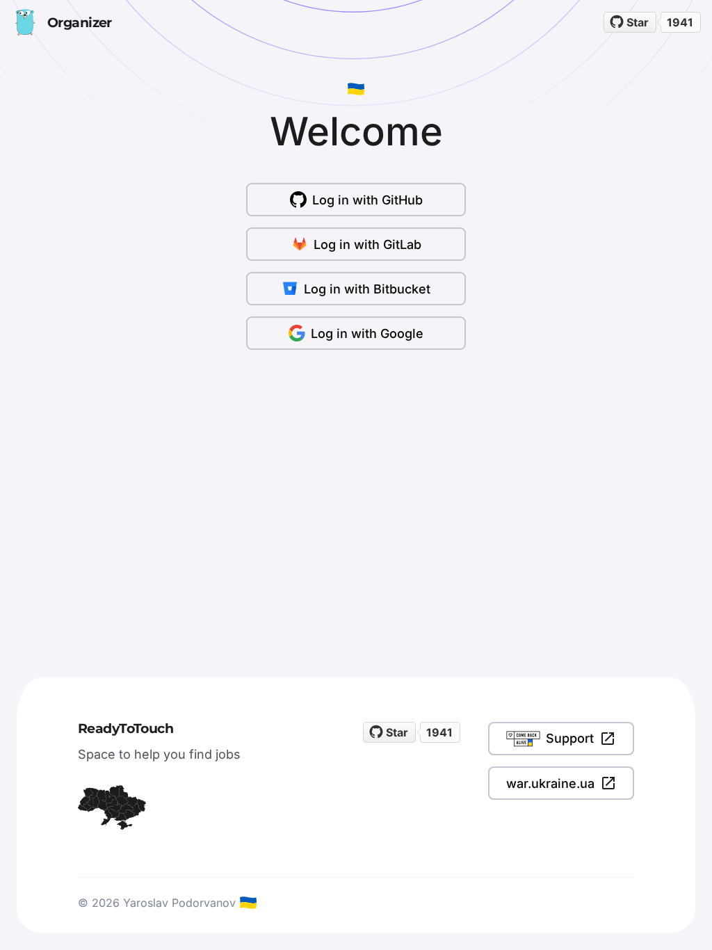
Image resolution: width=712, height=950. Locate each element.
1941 (680, 22)
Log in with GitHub (367, 200)
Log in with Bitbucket (367, 289)
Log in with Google (367, 333)
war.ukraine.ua (550, 783)
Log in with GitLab (367, 244)
